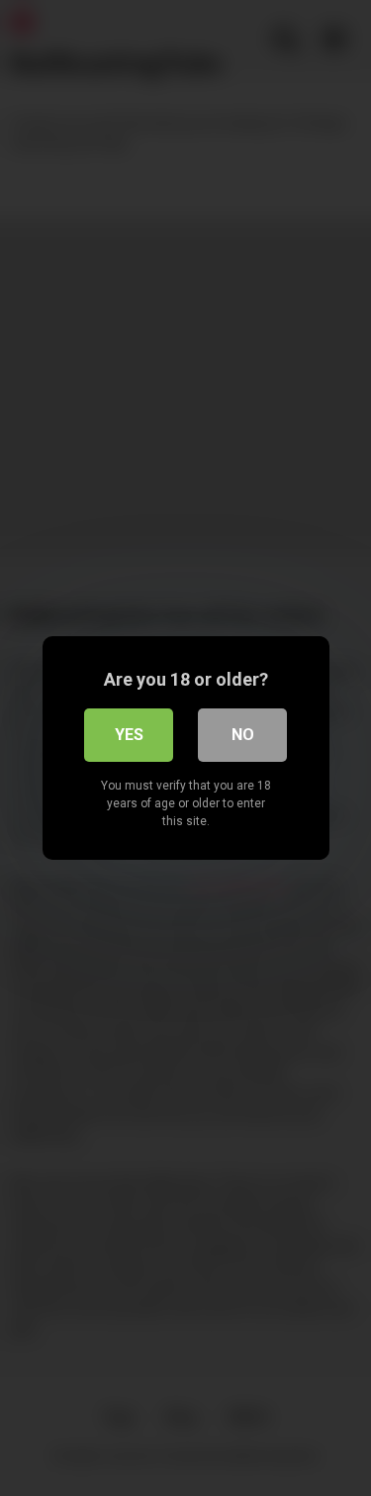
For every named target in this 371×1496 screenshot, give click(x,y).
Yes (129, 734)
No (243, 734)
